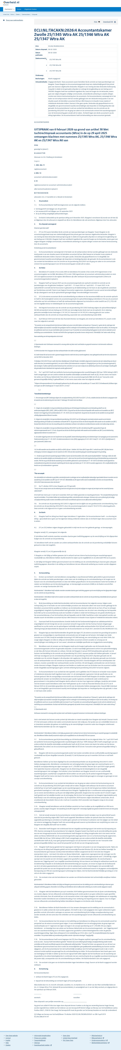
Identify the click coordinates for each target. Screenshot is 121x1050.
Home (19, 9)
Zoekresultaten (26, 14)
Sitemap (37, 1043)
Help (7, 1043)
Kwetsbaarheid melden (42, 1045)
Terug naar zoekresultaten (14, 20)
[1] (43, 606)
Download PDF (108, 22)
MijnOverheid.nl (97, 1036)
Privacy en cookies (40, 1038)
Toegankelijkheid (40, 1040)
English (8, 1040)
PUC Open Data (68, 1040)
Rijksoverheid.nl (97, 1038)
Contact (8, 1038)
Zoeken (18, 14)
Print (95, 22)
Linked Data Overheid (70, 1038)
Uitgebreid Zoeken (30, 9)
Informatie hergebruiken (42, 1036)
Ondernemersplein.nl (99, 1040)
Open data (66, 1036)
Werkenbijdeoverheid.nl (99, 1043)
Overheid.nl (8, 9)
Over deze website (12, 1036)
